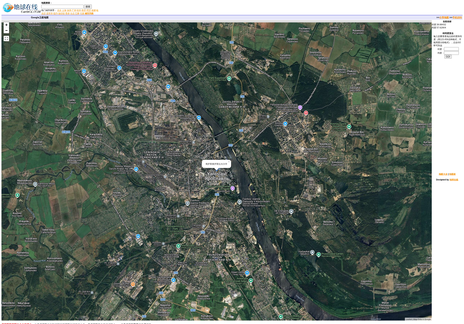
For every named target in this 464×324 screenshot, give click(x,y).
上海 (64, 10)
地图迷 (452, 174)
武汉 (88, 10)
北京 (59, 10)
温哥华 (49, 13)
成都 (93, 10)
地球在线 (454, 179)
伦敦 (82, 13)
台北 (72, 13)
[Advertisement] (143, 8)
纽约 (55, 13)
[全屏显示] (6, 38)
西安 (84, 10)
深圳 (69, 10)
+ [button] (6, 25)
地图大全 (443, 174)
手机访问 (457, 17)
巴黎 (77, 13)
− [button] (6, 30)
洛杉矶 (61, 13)
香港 (67, 13)
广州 (74, 10)
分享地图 (444, 17)
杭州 (79, 10)
